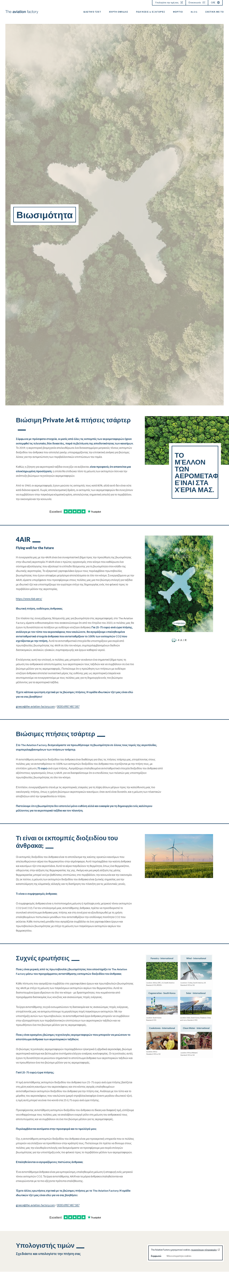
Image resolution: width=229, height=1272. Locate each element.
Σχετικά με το (214, 12)
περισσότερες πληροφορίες (204, 1249)
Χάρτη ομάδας (118, 12)
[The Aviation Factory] (21, 12)
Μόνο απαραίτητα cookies (179, 1256)
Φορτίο (178, 12)
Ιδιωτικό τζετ (92, 12)
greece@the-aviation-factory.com (35, 706)
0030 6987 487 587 (68, 706)
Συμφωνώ (156, 1256)
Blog (194, 12)
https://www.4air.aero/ (29, 598)
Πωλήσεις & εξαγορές (150, 12)
